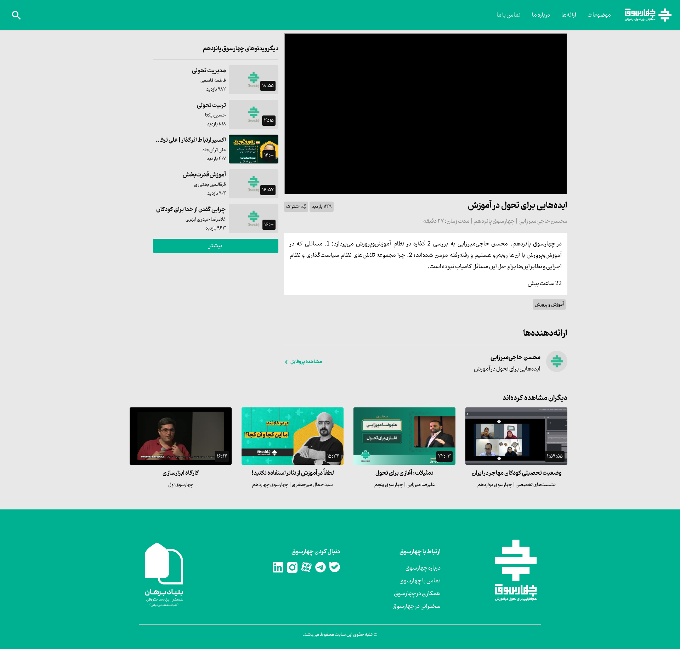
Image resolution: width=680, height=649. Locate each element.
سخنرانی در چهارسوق (416, 606)
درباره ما (541, 15)
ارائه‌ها (568, 15)
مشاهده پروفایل (306, 362)
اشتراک (293, 206)
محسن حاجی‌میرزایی (542, 221)
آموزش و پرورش (549, 304)
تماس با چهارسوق (420, 581)
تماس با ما (509, 15)
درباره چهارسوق (423, 568)
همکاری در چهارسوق (417, 593)
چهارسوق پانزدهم (494, 221)
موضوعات (599, 15)
